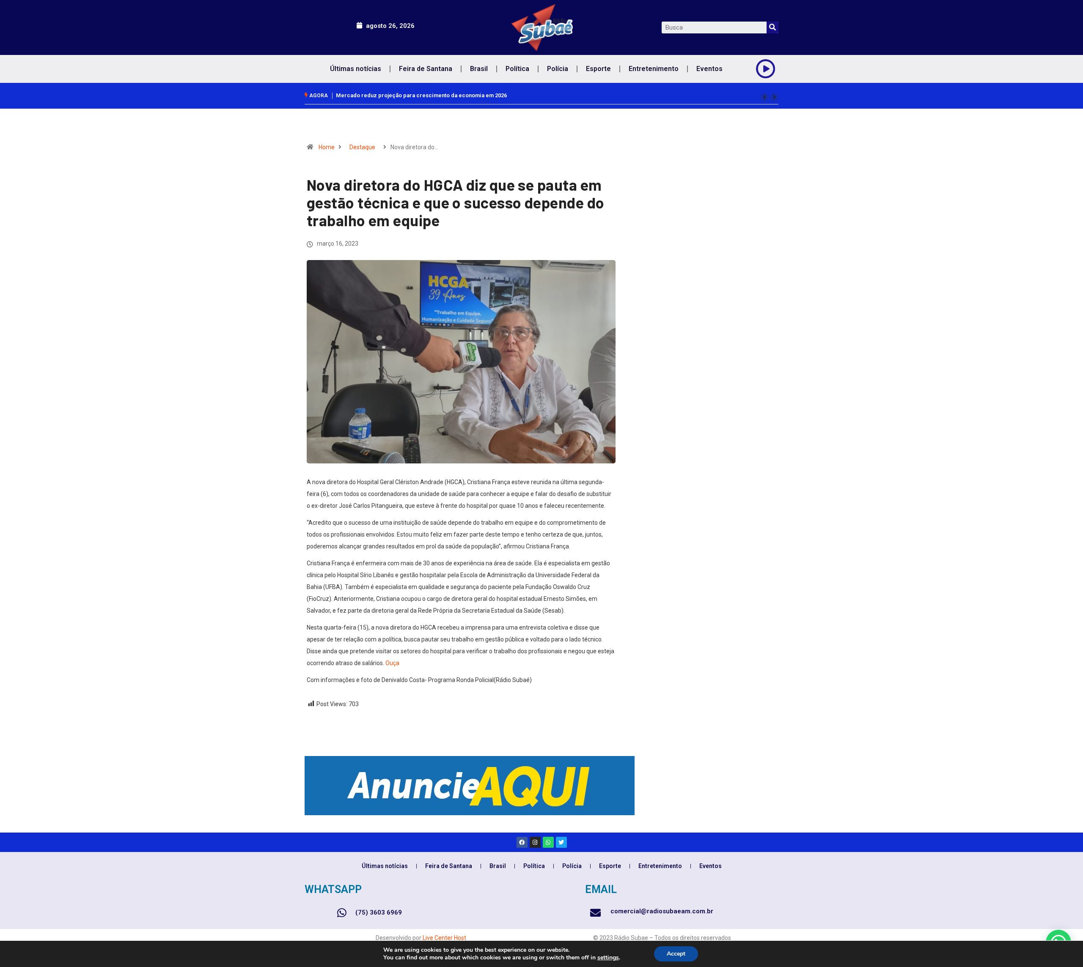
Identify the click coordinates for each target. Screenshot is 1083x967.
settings (608, 958)
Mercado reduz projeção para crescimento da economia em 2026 (421, 95)
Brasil (479, 69)
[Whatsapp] (548, 842)
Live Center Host (444, 937)
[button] (764, 97)
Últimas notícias (355, 69)
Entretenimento (654, 69)
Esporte (598, 69)
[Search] (772, 27)
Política (517, 69)
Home (327, 147)
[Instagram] (535, 842)
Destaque (362, 147)
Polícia (557, 69)
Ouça (392, 663)
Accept (676, 954)
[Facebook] (522, 842)
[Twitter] (561, 842)
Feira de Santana (425, 69)
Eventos (709, 69)
